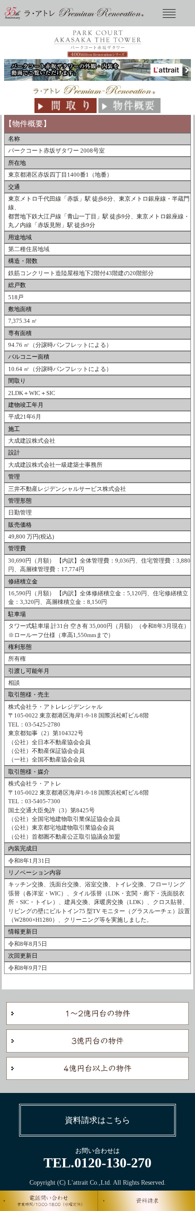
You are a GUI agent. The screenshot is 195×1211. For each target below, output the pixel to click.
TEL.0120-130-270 (97, 1162)
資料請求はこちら (97, 1120)
